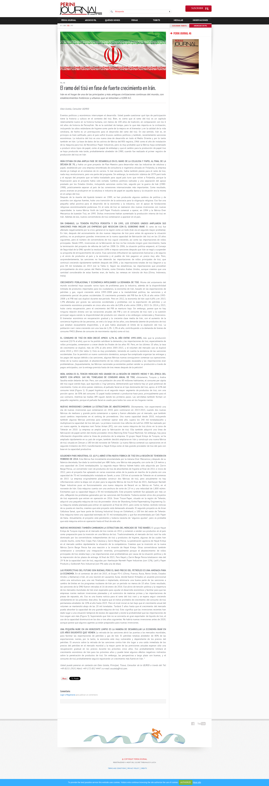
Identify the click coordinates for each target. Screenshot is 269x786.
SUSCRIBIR (197, 8)
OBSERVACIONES (200, 20)
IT (61, 25)
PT (72, 25)
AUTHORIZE (185, 782)
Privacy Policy (133, 768)
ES (68, 25)
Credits (144, 768)
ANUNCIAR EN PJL (200, 26)
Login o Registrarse (67, 695)
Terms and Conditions (117, 768)
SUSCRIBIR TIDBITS (179, 26)
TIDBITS (156, 20)
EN (65, 25)
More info (197, 782)
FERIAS (134, 20)
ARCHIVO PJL (90, 20)
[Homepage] (81, 14)
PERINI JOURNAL (68, 20)
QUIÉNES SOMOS (112, 20)
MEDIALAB (178, 20)
